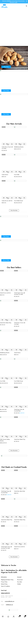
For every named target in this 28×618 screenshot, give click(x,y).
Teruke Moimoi (5, 174)
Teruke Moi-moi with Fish (7, 200)
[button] (16, 144)
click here (12, 2)
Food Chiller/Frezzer (18, 200)
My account (20, 579)
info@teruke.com (9, 604)
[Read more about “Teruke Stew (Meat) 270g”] (16, 436)
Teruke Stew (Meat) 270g (19, 439)
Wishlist (19, 584)
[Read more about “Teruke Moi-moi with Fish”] (4, 197)
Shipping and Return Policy (7, 579)
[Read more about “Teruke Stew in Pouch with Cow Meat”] (4, 144)
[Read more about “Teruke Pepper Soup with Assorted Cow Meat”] (16, 290)
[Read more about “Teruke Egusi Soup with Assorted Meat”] (16, 406)
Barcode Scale (3, 409)
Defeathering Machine (18, 147)
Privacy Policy (4, 582)
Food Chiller (16, 174)
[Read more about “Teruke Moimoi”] (4, 171)
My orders (19, 582)
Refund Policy (4, 584)
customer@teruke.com (9, 601)
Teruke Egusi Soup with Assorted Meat (19, 410)
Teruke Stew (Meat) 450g (5, 322)
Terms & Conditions (5, 586)
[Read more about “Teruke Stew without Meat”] (16, 488)
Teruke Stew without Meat (19, 491)
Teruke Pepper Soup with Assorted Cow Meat (19, 293)
